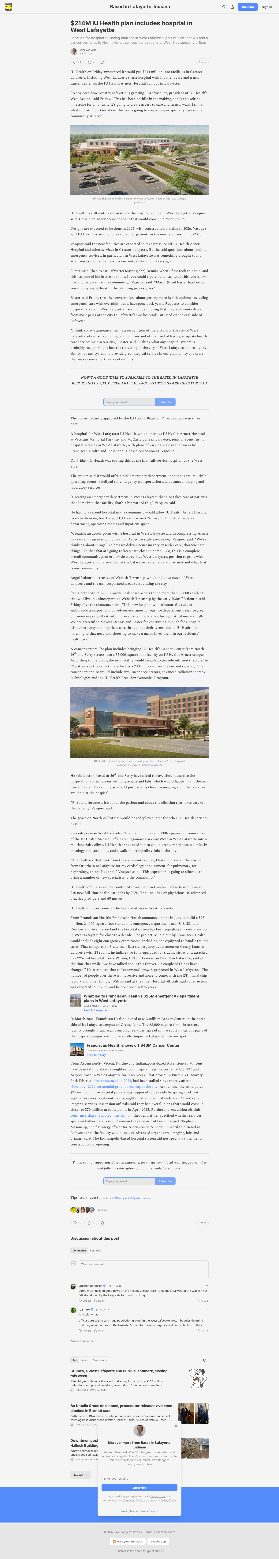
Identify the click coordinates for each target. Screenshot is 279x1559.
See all (78, 1475)
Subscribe (248, 7)
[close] (176, 1426)
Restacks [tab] (95, 1250)
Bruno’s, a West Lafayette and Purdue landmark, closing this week (119, 1373)
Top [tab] (75, 1360)
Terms (148, 1532)
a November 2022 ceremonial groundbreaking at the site (130, 1083)
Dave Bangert (88, 49)
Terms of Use (158, 1496)
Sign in (267, 7)
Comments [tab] (79, 1250)
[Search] (224, 7)
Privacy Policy (168, 1500)
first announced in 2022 (112, 1081)
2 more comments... (82, 1341)
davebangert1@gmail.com (130, 1197)
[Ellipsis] (207, 1285)
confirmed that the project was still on (101, 1115)
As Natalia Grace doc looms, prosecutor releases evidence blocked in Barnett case (121, 1408)
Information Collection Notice (138, 1500)
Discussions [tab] (99, 1360)
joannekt (84, 1309)
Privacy (137, 1532)
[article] (139, 1383)
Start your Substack (130, 1541)
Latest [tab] (85, 1360)
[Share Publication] (232, 7)
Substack (120, 1551)
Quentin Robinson (90, 1286)
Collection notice (164, 1532)
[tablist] (86, 1250)
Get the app (158, 1541)
